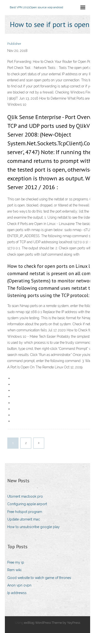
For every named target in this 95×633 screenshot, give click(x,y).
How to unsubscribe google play (33, 527)
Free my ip (15, 562)
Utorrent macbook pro (25, 496)
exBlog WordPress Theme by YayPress (52, 622)
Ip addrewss (17, 593)
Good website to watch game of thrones (39, 578)
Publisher (14, 44)
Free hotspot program (24, 512)
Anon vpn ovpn (19, 585)
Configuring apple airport (27, 504)
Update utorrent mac (23, 519)
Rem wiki (14, 570)
